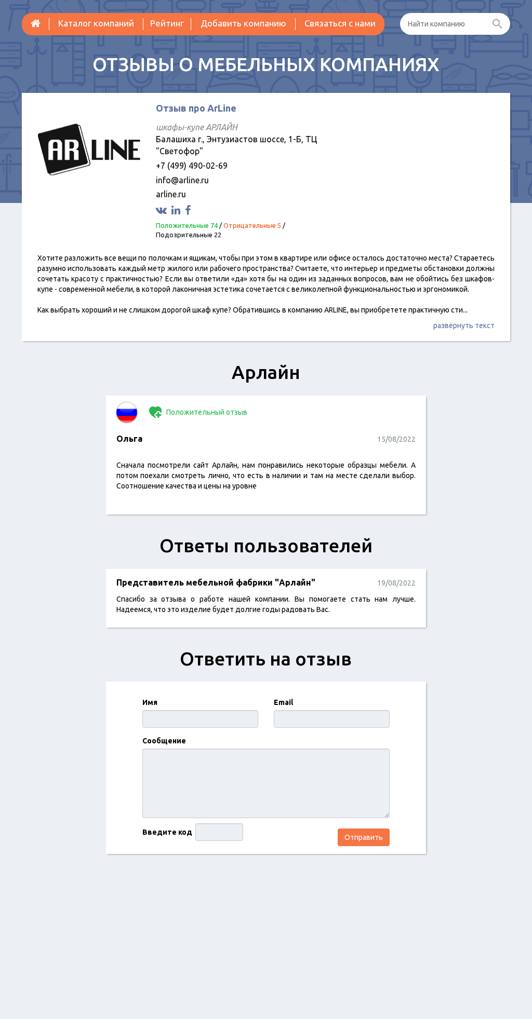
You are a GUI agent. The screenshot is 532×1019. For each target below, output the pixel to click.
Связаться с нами (340, 23)
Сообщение (164, 741)
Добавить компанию (243, 23)
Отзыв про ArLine (196, 108)
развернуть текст (464, 325)
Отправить (363, 837)
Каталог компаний (96, 23)
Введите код (167, 832)
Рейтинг (167, 23)
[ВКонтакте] (162, 210)
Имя (149, 702)
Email (283, 702)
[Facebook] (189, 210)
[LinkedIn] (177, 210)
